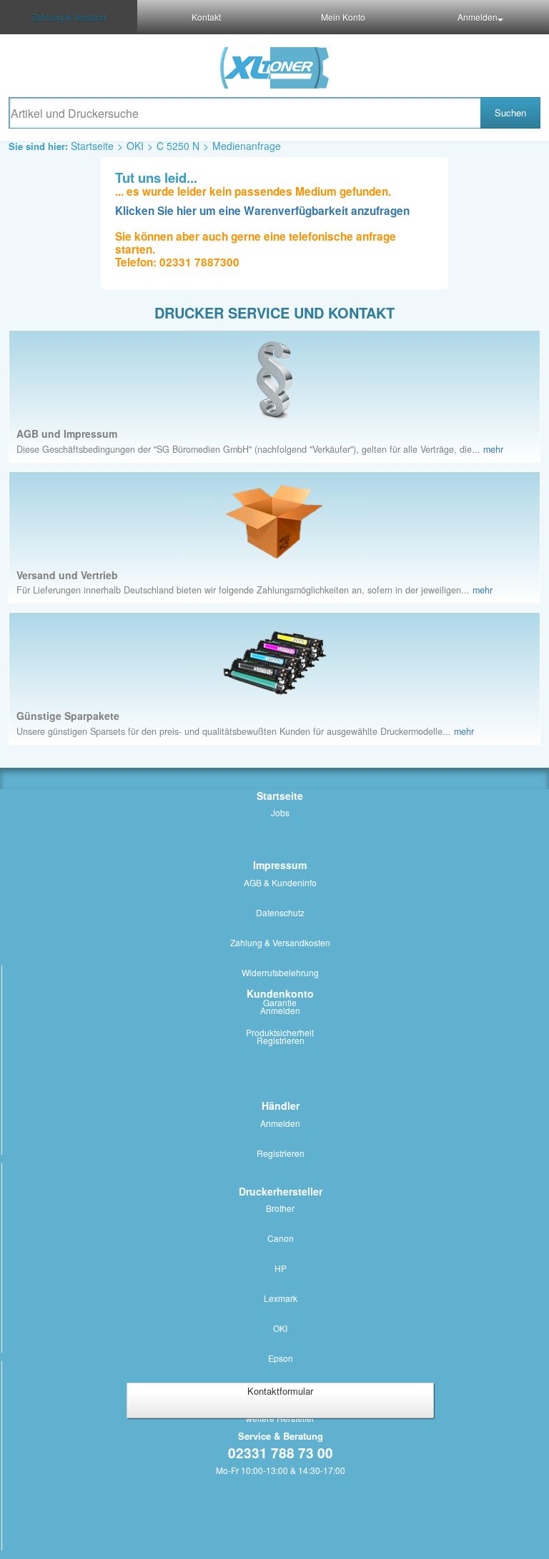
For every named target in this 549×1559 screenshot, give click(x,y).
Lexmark (280, 1298)
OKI (135, 146)
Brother (280, 1208)
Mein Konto (343, 17)
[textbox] (244, 113)
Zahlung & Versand (68, 17)
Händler (281, 1105)
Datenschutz (280, 912)
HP (280, 1268)
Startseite (92, 146)
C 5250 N (178, 146)
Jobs (280, 812)
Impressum (280, 864)
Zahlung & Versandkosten (280, 942)
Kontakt (206, 17)
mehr (493, 449)
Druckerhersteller (280, 1191)
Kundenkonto (280, 993)
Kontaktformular (280, 1391)
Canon (280, 1238)
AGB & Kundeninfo (280, 882)
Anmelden (478, 17)
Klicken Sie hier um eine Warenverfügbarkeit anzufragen (262, 211)
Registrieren (281, 1040)
